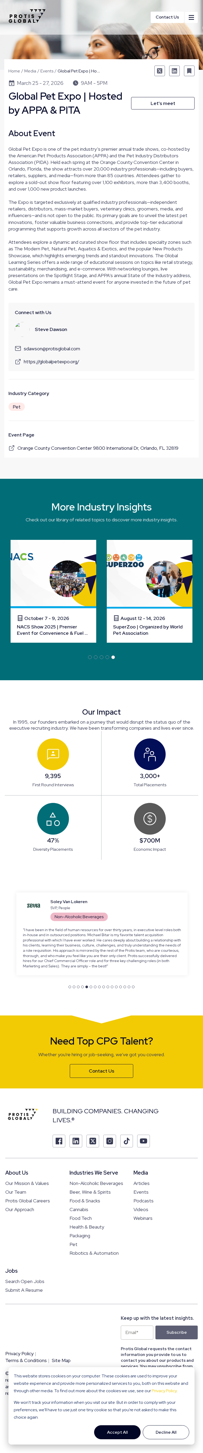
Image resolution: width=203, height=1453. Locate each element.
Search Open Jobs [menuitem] (24, 1281)
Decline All (166, 1432)
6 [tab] (91, 986)
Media (30, 71)
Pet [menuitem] (73, 1244)
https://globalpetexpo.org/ (51, 361)
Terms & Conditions (26, 1360)
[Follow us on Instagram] (109, 1140)
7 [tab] (95, 986)
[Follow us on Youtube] (143, 1140)
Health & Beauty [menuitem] (87, 1227)
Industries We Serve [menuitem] (94, 1172)
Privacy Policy (164, 1391)
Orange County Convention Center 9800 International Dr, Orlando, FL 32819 (97, 448)
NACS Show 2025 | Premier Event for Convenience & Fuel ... (52, 630)
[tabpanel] (53, 591)
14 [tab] (124, 986)
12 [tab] (116, 986)
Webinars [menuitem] (143, 1218)
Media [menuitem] (140, 1172)
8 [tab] (99, 986)
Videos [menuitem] (140, 1209)
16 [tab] (133, 986)
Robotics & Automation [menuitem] (94, 1253)
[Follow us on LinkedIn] (76, 1140)
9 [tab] (103, 986)
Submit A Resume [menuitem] (24, 1290)
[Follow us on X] (92, 1140)
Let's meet (163, 103)
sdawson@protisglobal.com (52, 349)
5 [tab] (113, 657)
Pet (17, 407)
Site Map (61, 1360)
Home (14, 71)
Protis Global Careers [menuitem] (27, 1200)
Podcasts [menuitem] (143, 1200)
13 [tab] (120, 986)
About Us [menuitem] (16, 1172)
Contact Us (167, 17)
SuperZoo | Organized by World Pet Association (148, 630)
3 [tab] (101, 657)
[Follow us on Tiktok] (126, 1140)
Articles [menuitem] (141, 1183)
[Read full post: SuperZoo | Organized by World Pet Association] (149, 574)
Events (46, 71)
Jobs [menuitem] (11, 1270)
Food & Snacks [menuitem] (85, 1200)
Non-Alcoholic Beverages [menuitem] (96, 1183)
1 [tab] (90, 657)
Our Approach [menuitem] (19, 1209)
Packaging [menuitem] (80, 1235)
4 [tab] (107, 657)
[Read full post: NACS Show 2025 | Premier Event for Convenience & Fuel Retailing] (53, 574)
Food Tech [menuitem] (81, 1218)
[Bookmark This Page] (189, 71)
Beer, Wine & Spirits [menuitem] (90, 1192)
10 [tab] (108, 986)
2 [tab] (96, 657)
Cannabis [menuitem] (79, 1209)
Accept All (117, 1432)
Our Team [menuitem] (15, 1192)
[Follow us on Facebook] (59, 1140)
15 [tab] (129, 986)
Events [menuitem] (141, 1192)
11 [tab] (112, 986)
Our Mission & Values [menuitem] (27, 1183)
